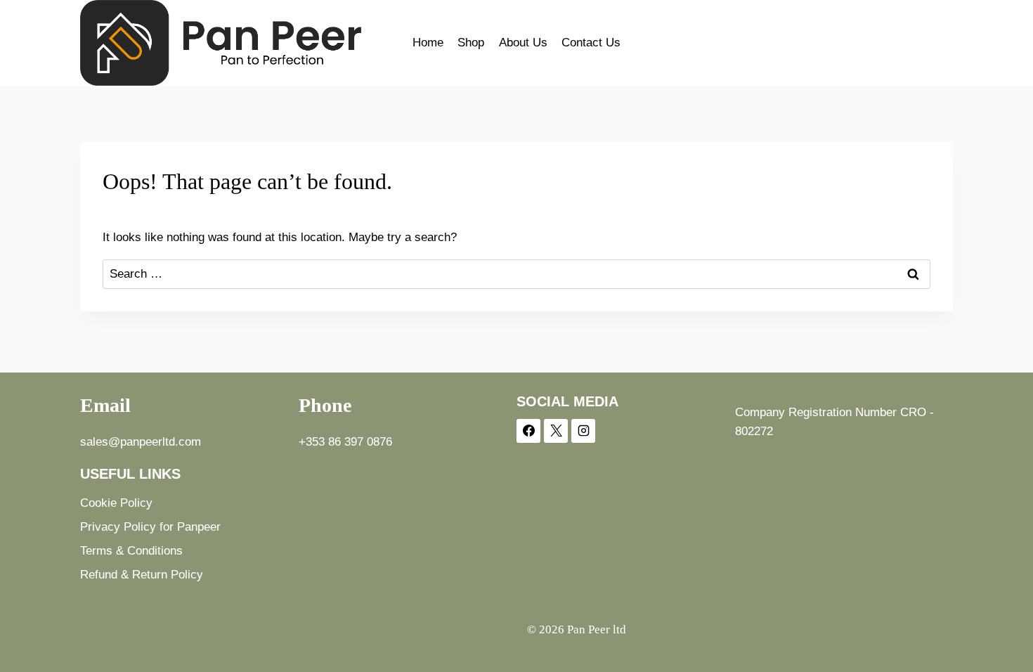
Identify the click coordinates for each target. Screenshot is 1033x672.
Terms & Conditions (131, 550)
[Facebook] (528, 431)
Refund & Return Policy (141, 574)
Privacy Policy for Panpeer (150, 527)
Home (427, 42)
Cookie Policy (116, 503)
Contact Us (591, 42)
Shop (470, 42)
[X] (556, 431)
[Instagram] (583, 431)
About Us (523, 42)
